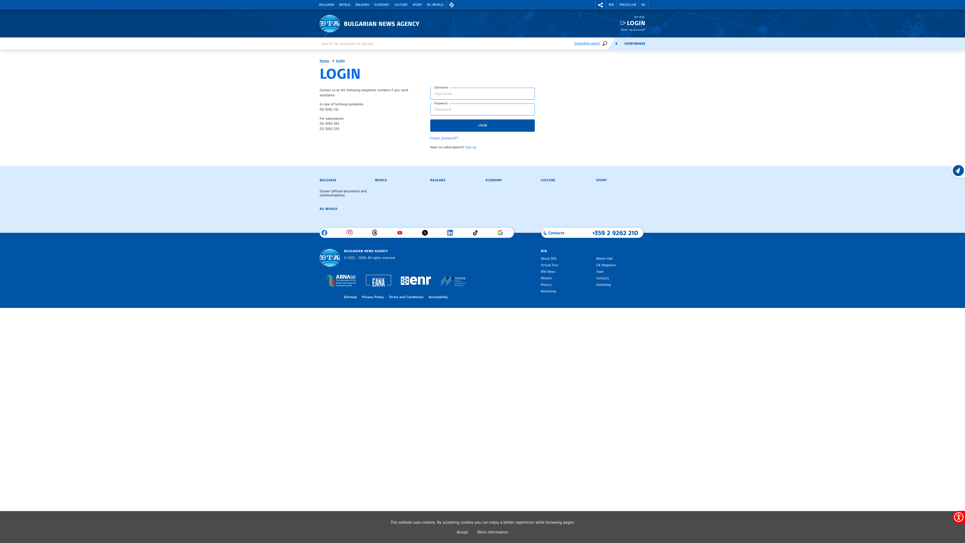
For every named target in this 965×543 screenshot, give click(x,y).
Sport (417, 5)
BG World (435, 5)
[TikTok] (477, 233)
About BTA (548, 259)
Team (600, 272)
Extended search (587, 43)
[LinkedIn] (452, 233)
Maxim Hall (604, 259)
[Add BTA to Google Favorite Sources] (502, 233)
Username (441, 87)
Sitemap (350, 297)
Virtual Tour (549, 265)
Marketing (548, 291)
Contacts (602, 278)
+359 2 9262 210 (615, 233)
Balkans (362, 5)
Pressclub (627, 5)
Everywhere (634, 44)
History (546, 285)
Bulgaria (326, 5)
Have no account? (633, 29)
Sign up (470, 147)
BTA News (548, 272)
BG (643, 5)
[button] (451, 5)
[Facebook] (326, 233)
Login (636, 23)
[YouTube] (401, 233)
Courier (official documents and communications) (343, 193)
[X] (426, 233)
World (344, 5)
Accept (462, 531)
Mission (546, 278)
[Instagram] (351, 233)
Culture (400, 5)
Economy (382, 5)
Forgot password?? (444, 138)
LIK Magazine (606, 265)
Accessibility (438, 297)
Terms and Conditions (406, 297)
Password (440, 103)
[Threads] (376, 233)
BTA (611, 5)
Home (324, 61)
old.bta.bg (603, 285)
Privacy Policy (373, 297)
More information (492, 531)
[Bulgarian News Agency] (330, 258)
